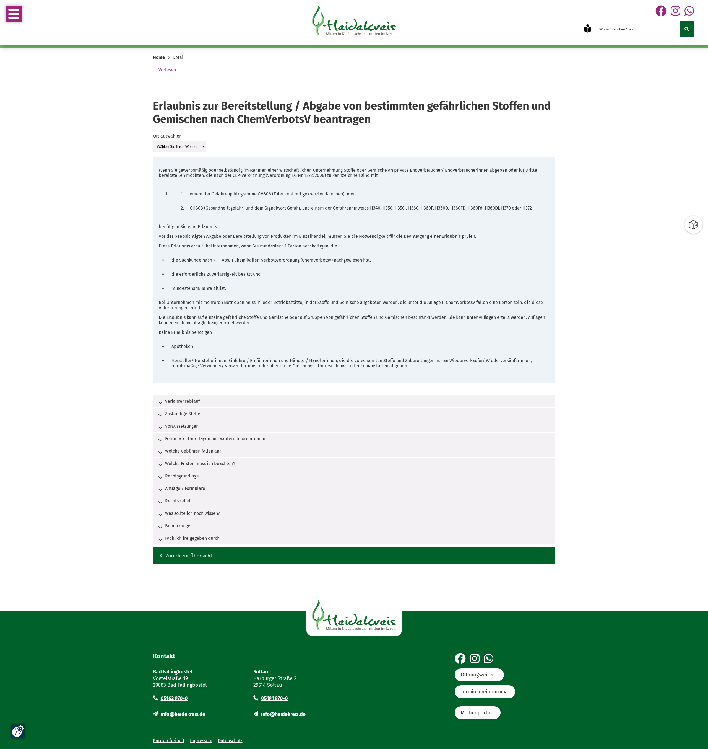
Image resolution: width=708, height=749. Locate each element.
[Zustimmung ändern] (17, 731)
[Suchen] (687, 29)
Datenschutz (230, 740)
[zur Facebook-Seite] (661, 11)
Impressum (201, 740)
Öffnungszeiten (478, 675)
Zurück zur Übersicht (189, 556)
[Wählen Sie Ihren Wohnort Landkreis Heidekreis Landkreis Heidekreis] (179, 146)
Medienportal (476, 713)
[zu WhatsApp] (689, 11)
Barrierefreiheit (168, 740)
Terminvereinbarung (483, 692)
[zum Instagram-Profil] (675, 11)
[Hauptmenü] (14, 14)
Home (159, 57)
